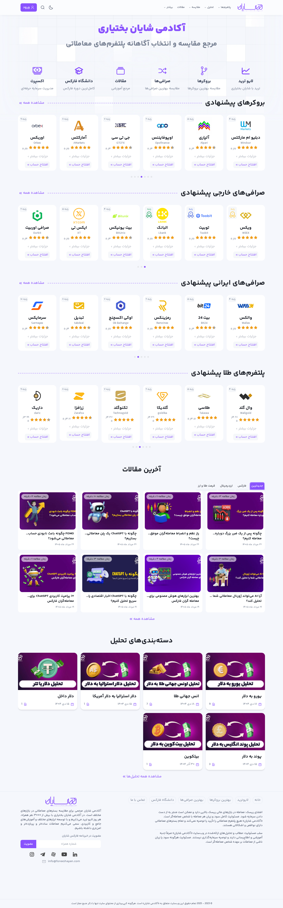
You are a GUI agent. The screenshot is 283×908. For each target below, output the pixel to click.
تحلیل (210, 7)
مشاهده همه (33, 103)
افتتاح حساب (247, 164)
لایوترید (242, 800)
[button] (151, 177)
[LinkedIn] (75, 854)
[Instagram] (32, 854)
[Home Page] (250, 7)
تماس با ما (138, 800)
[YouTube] (64, 854)
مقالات (181, 7)
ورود (26, 7)
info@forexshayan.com (64, 861)
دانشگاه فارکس (162, 800)
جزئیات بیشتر (247, 156)
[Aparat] (53, 854)
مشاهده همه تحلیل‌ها (144, 776)
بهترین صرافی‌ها (191, 800)
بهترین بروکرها (220, 800)
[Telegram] (43, 854)
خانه (258, 800)
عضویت (28, 844)
